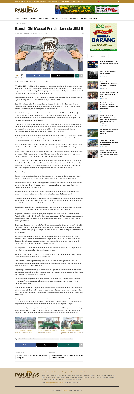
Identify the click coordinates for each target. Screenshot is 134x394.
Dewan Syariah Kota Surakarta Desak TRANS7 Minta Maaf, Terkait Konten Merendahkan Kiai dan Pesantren (108, 119)
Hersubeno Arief (54, 339)
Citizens (64, 18)
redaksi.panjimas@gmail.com (54, 383)
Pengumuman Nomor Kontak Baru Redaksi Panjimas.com (109, 62)
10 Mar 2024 (18, 33)
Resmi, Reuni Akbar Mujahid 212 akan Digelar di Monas (47, 331)
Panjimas (67, 390)
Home (62, 1)
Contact (31, 1)
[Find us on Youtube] (98, 1)
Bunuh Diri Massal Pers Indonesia (29, 339)
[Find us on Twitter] (96, 1)
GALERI (83, 18)
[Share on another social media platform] (81, 75)
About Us (17, 1)
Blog (27, 1)
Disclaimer (43, 1)
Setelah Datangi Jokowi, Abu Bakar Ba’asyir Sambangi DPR (109, 94)
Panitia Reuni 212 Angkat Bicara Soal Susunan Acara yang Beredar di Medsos (72, 332)
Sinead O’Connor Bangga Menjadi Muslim (108, 73)
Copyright (36, 1)
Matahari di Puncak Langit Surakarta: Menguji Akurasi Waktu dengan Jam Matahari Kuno (109, 153)
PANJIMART (74, 18)
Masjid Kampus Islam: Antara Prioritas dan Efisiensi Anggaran (109, 131)
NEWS (17, 18)
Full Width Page (56, 1)
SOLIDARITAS (93, 18)
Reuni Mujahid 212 (66, 339)
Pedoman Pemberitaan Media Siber (74, 1)
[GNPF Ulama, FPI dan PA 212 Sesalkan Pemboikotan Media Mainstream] (25, 323)
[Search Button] (118, 1)
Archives (23, 1)
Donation (49, 1)
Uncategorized (23, 23)
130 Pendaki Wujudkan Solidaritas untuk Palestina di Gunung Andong (109, 142)
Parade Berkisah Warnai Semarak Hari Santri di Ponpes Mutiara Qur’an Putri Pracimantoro (109, 106)
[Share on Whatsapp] (77, 75)
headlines (44, 339)
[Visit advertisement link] (87, 9)
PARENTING (55, 18)
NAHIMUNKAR (43, 18)
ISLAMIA (24, 18)
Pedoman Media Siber (81, 372)
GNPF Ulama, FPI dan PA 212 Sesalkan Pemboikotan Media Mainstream (23, 332)
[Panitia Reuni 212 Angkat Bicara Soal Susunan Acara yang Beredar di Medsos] (72, 323)
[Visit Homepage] (26, 9)
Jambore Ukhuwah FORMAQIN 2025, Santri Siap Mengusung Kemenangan (109, 84)
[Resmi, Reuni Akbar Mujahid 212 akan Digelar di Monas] (49, 323)
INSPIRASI (33, 18)
